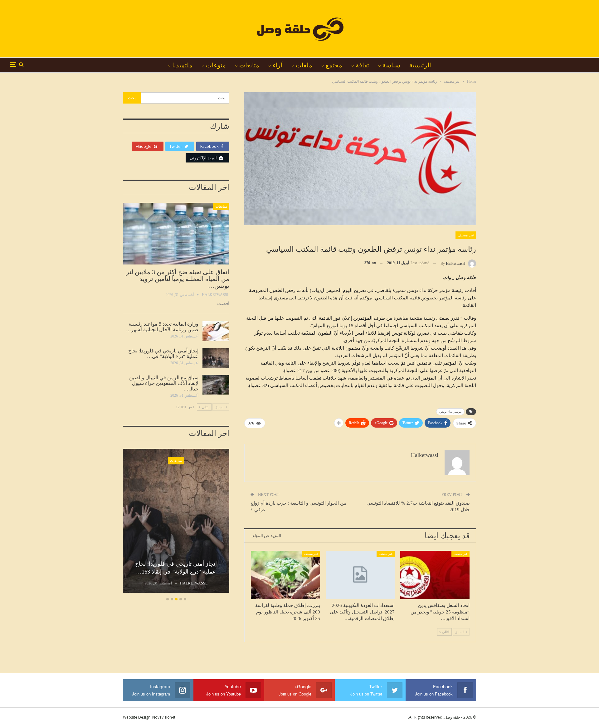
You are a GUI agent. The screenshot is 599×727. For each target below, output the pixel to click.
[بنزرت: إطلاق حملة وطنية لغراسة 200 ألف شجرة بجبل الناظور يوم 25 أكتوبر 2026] (285, 575)
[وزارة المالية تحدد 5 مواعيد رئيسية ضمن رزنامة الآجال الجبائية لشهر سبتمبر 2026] (215, 331)
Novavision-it (163, 717)
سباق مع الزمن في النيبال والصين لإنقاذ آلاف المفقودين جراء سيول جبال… (163, 383)
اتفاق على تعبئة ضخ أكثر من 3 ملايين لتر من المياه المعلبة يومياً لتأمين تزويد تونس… (177, 279)
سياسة (391, 65)
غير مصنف (466, 235)
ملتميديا (182, 65)
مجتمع (334, 65)
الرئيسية (420, 65)
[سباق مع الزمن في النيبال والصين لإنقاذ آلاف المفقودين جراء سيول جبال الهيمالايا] (215, 385)
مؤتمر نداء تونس (450, 411)
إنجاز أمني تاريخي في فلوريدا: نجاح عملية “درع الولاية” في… (163, 353)
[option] (176, 522)
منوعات (216, 65)
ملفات (304, 65)
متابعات (249, 65)
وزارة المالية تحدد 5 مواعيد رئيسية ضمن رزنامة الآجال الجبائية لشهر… (162, 326)
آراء (277, 65)
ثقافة (362, 65)
